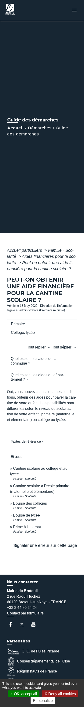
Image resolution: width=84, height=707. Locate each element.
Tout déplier (64, 347)
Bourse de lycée (26, 515)
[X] (24, 624)
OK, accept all (25, 694)
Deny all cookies (61, 694)
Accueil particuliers (25, 250)
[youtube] (35, 624)
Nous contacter (22, 582)
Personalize (43, 701)
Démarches (40, 128)
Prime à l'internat (27, 527)
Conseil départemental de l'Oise (43, 661)
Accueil (15, 128)
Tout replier (39, 347)
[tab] (42, 324)
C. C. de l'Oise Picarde (40, 651)
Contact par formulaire (25, 613)
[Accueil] (21, 10)
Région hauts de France (37, 671)
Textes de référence (26, 441)
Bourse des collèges (30, 503)
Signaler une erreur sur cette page (45, 545)
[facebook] (12, 624)
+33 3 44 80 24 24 (22, 608)
